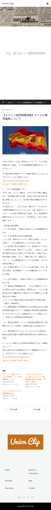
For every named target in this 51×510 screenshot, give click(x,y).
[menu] (47, 3)
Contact (32, 488)
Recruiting (9, 488)
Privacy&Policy (34, 473)
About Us (32, 470)
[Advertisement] (25, 73)
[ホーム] (3, 101)
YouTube (8, 480)
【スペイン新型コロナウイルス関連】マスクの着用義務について (12, 376)
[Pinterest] (28, 497)
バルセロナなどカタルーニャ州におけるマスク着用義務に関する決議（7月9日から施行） (36, 378)
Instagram (23, 497)
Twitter (19, 497)
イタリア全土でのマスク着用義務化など (12, 392)
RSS (32, 497)
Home (7, 470)
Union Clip (30, 506)
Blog (30, 480)
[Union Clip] (22, 3)
